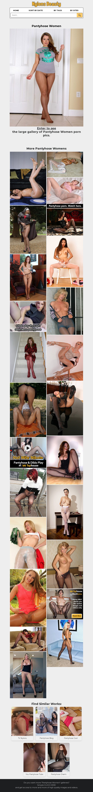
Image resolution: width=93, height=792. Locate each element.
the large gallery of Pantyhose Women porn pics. (46, 132)
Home (16, 10)
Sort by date (36, 10)
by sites (74, 10)
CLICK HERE (50, 785)
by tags (58, 10)
